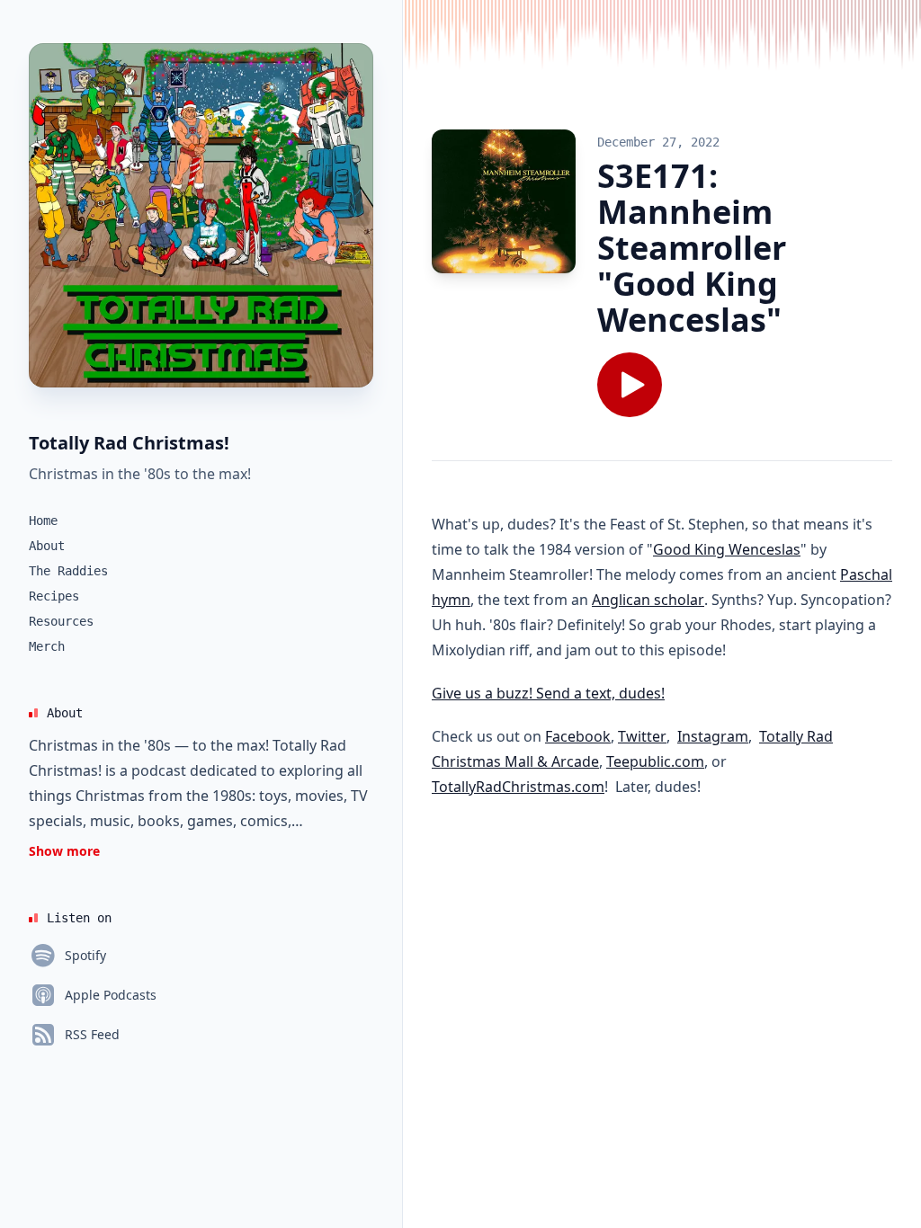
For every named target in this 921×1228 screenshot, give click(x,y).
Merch (47, 646)
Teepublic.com (655, 761)
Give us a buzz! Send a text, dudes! (548, 693)
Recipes (54, 596)
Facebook (578, 736)
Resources (61, 621)
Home (43, 520)
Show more (64, 850)
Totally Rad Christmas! (129, 443)
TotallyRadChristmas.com (518, 786)
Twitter (642, 736)
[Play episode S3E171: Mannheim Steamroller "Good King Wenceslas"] (629, 384)
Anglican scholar (648, 600)
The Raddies (68, 571)
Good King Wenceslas (726, 549)
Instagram (712, 736)
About (47, 545)
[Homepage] (201, 215)
